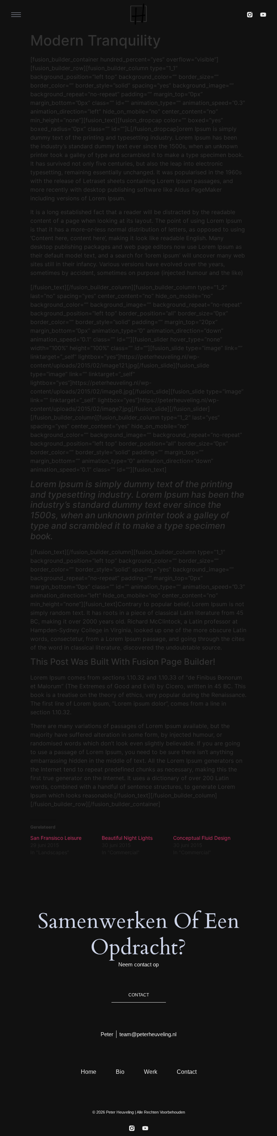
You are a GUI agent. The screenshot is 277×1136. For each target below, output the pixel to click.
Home (88, 1072)
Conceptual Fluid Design (201, 838)
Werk (150, 1072)
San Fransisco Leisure (56, 838)
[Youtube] (263, 14)
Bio (120, 1072)
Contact (187, 1072)
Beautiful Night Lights (127, 838)
